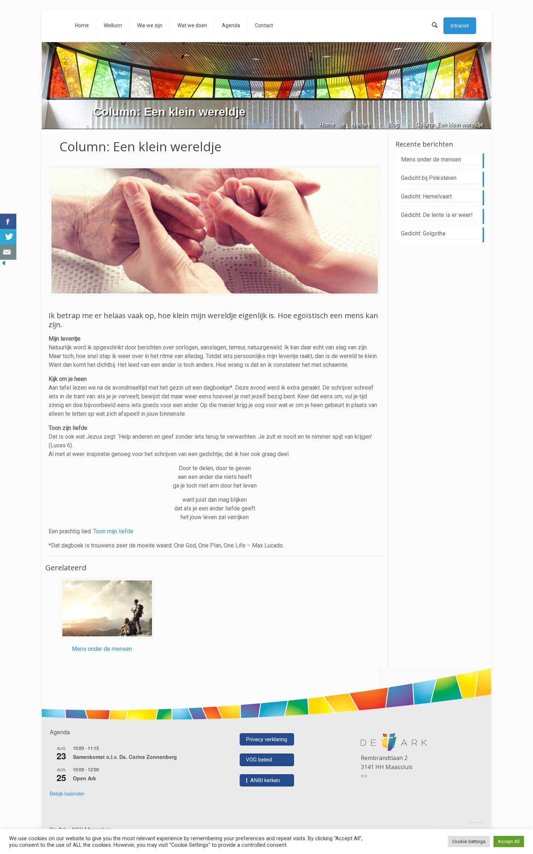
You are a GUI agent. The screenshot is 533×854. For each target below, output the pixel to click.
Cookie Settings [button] (469, 841)
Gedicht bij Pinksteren (428, 178)
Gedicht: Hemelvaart (426, 196)
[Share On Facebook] (8, 221)
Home (327, 124)
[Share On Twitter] (8, 237)
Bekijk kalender (67, 793)
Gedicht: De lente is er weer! (437, 215)
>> (364, 776)
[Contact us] (8, 252)
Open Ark (84, 778)
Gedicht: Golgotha (423, 233)
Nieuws (361, 124)
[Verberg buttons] (3, 264)
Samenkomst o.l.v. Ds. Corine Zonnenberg (125, 756)
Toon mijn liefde (113, 531)
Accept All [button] (509, 841)
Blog (393, 124)
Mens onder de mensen (102, 648)
